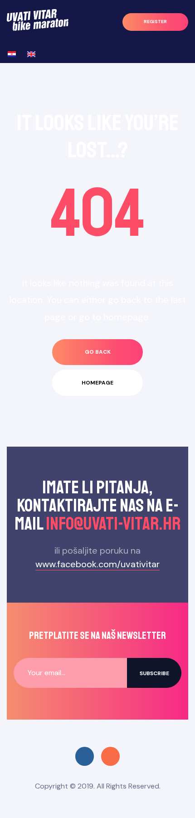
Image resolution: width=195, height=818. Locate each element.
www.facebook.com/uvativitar (97, 564)
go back (98, 351)
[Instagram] (110, 756)
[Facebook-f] (84, 756)
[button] (155, 22)
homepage (97, 382)
